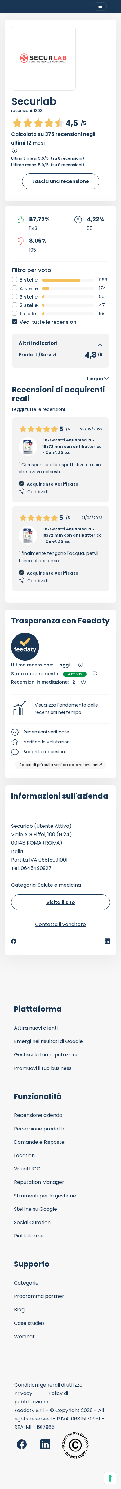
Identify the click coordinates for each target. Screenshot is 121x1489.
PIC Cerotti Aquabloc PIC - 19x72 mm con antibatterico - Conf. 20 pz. (72, 446)
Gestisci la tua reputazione (46, 1054)
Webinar (24, 1336)
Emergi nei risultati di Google (48, 1041)
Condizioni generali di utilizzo (48, 1385)
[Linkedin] (107, 941)
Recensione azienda (38, 1115)
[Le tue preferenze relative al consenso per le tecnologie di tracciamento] (110, 1478)
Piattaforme (29, 1235)
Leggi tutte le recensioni (38, 409)
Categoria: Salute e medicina (46, 885)
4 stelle (29, 288)
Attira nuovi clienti (36, 1028)
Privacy (23, 1393)
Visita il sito (60, 902)
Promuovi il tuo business (43, 1068)
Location (24, 1155)
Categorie (26, 1282)
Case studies (29, 1323)
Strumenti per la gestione (45, 1195)
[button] (60, 709)
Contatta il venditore (60, 924)
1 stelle (28, 313)
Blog (19, 1309)
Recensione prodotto (40, 1128)
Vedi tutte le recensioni (49, 322)
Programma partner (39, 1296)
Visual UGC (27, 1168)
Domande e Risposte (39, 1142)
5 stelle (29, 279)
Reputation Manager (39, 1182)
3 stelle (29, 297)
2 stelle (29, 305)
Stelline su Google (35, 1209)
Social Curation (32, 1222)
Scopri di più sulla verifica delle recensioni (58, 764)
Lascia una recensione (60, 181)
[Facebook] (13, 941)
